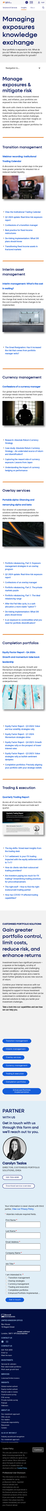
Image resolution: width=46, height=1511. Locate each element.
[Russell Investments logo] (7, 2)
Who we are (5, 1417)
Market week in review (9, 1392)
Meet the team (6, 1355)
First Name (11, 1220)
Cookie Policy (22, 1468)
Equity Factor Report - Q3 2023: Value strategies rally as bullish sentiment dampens (22, 756)
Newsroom (5, 1425)
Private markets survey (9, 1400)
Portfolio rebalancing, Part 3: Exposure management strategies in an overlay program (22, 566)
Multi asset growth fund (10, 1369)
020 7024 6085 (12, 1177)
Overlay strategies (16, 1281)
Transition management (17, 1041)
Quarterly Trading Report (15, 797)
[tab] (27, 2)
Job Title (10, 1263)
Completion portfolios (16, 1082)
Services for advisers (8, 1364)
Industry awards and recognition (12, 1437)
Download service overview (18, 1186)
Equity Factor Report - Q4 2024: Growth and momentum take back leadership (20, 657)
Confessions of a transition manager (21, 225)
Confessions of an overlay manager (21, 582)
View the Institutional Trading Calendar (23, 212)
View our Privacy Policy (23, 1209)
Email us (4, 1353)
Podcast (4, 1403)
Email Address (13, 1242)
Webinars (4, 1405)
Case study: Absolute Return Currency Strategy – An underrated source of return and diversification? (24, 451)
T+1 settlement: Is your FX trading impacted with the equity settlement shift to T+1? (23, 859)
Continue (38, 1450)
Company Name (14, 1253)
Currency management (16, 1065)
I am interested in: (14, 1274)
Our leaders (5, 1420)
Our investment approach (10, 1414)
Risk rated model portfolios (11, 1367)
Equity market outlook (9, 1389)
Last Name (11, 1231)
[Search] (43, 7)
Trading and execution (18, 1287)
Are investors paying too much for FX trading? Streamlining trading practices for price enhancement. (23, 878)
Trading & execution (15, 1074)
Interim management (16, 1049)
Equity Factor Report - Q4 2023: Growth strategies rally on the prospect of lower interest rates (23, 745)
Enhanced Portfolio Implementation (22, 1091)
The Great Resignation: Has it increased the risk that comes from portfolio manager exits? (23, 350)
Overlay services (13, 1057)
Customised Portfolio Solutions (10, 1378)
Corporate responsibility (10, 1422)
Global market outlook (9, 1386)
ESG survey (5, 1397)
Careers (4, 1428)
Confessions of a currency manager (21, 387)
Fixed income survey (8, 1395)
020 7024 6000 (6, 1350)
